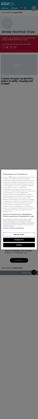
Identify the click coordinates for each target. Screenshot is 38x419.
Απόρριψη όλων (19, 239)
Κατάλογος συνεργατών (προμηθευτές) (13, 228)
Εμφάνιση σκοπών (19, 234)
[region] (19, 209)
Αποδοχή (19, 245)
